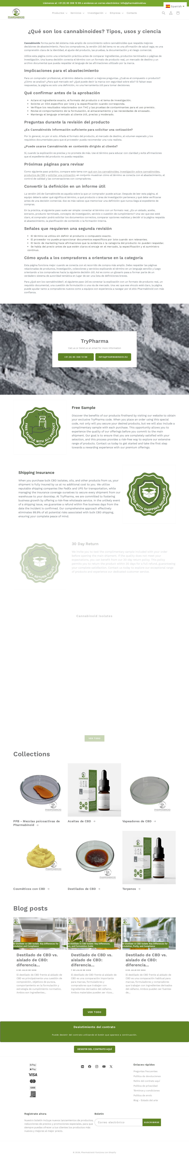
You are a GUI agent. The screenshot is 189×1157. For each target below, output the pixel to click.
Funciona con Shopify (105, 1152)
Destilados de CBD (82, 889)
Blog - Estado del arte (145, 1100)
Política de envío (142, 1095)
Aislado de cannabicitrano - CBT (72, 721)
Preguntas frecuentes (145, 1071)
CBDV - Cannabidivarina (29, 719)
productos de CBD (34, 175)
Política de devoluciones (147, 1076)
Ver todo (94, 736)
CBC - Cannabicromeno (151, 664)
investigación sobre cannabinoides (139, 171)
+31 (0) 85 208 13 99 (76, 357)
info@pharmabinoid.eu (113, 357)
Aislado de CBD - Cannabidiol (32, 664)
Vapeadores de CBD (137, 821)
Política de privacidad (145, 1086)
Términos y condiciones (146, 1090)
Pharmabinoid (87, 1152)
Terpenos (129, 889)
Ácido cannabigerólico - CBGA (152, 721)
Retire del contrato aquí (146, 1081)
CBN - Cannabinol (107, 664)
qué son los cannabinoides (103, 171)
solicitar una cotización (61, 175)
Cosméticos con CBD (29, 889)
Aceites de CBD (80, 821)
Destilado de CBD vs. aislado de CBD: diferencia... (37, 960)
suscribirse (151, 1122)
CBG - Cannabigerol (67, 664)
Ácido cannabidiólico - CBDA (114, 719)
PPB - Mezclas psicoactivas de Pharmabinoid (36, 823)
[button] (59, 13)
